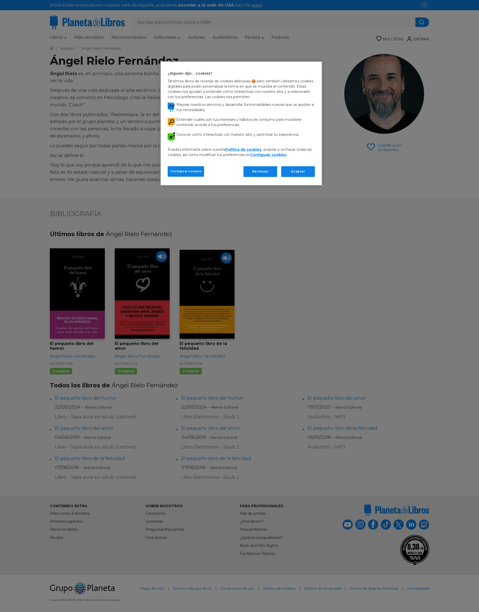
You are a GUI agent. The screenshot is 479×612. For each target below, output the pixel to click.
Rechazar (260, 171)
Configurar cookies (185, 171)
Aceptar (298, 171)
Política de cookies (243, 149)
